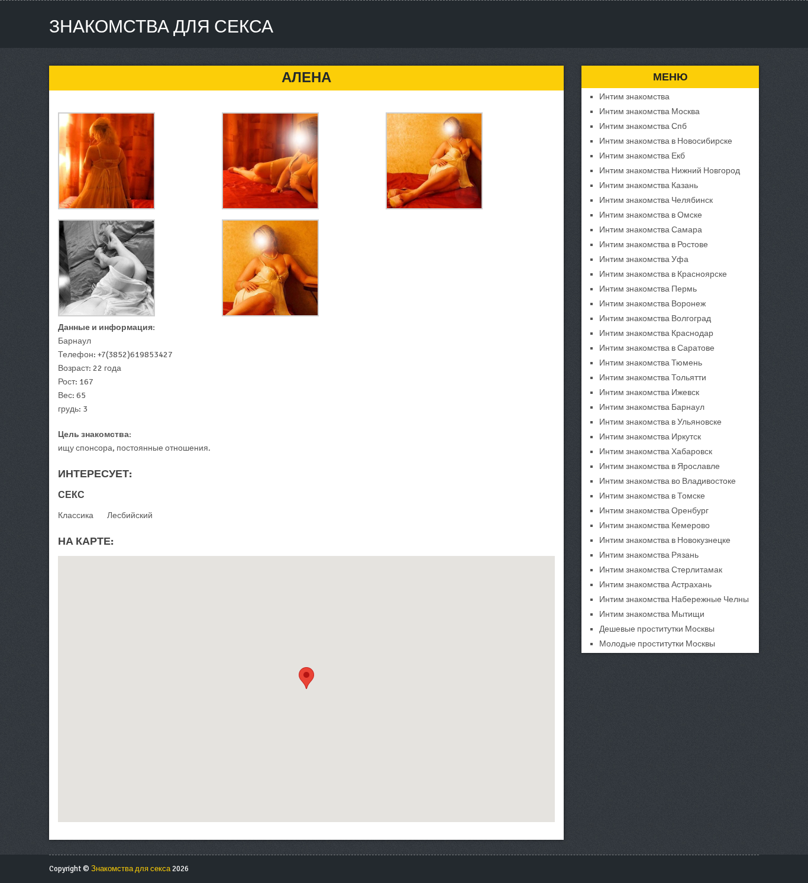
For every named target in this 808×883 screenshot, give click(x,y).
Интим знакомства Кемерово (654, 525)
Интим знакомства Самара (650, 230)
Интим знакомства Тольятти (652, 378)
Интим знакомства (634, 97)
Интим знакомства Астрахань (655, 585)
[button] (306, 678)
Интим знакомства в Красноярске (663, 274)
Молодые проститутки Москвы (657, 644)
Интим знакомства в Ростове (653, 245)
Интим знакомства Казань (648, 185)
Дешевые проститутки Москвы (657, 629)
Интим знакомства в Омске (650, 215)
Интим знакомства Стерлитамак (660, 570)
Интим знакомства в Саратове (657, 348)
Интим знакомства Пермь (648, 289)
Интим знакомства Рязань (649, 555)
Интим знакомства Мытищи (651, 614)
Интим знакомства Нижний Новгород (669, 171)
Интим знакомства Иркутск (650, 437)
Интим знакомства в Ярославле (659, 466)
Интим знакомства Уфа (644, 259)
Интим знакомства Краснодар (656, 333)
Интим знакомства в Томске (652, 496)
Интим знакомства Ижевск (649, 392)
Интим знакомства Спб (643, 126)
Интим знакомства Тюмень (650, 363)
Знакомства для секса (161, 27)
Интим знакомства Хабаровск (655, 452)
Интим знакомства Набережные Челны (674, 599)
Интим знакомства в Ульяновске (660, 422)
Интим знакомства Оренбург (654, 511)
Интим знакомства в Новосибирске (665, 141)
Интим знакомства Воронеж (652, 304)
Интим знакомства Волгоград (655, 318)
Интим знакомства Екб (642, 156)
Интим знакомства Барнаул (651, 407)
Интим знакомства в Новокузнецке (665, 540)
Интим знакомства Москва (649, 111)
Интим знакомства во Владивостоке (667, 481)
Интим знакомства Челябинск (656, 200)
